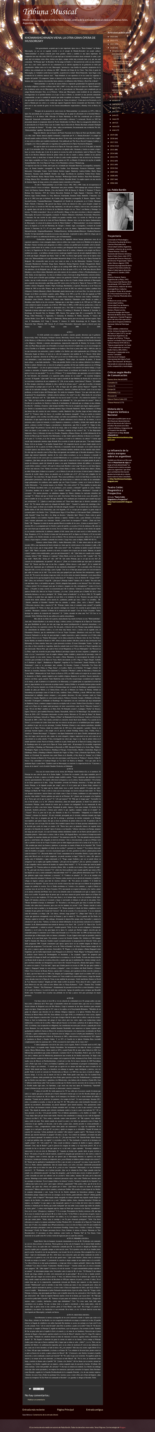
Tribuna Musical (49, 11)
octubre (115, 100)
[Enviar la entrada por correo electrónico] (29, 1389)
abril (114, 123)
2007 (112, 179)
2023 (112, 37)
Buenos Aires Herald (115, 379)
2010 (112, 168)
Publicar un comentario (36, 1400)
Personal (111, 396)
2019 (112, 135)
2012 (112, 161)
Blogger (122, 1427)
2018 (112, 138)
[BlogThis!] (36, 1389)
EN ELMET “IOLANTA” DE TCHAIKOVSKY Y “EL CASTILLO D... (121, 84)
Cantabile (111, 383)
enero (114, 130)
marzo (114, 126)
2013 (112, 157)
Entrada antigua (94, 1409)
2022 (112, 40)
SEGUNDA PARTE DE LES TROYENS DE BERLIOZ (121, 70)
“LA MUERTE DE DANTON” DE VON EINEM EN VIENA (122, 64)
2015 (112, 150)
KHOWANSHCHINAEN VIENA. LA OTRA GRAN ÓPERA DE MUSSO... (121, 56)
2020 (112, 48)
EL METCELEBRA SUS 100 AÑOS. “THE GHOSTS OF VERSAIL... (122, 77)
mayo (114, 119)
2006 (112, 183)
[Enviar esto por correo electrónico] (34, 1389)
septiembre (116, 104)
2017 (112, 142)
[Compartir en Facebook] (40, 1389)
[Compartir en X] (38, 1389)
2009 (112, 172)
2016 (112, 146)
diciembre (116, 51)
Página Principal (65, 1409)
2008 (112, 176)
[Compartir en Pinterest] (43, 1389)
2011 (112, 164)
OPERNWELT (113, 392)
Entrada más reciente (33, 1409)
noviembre (116, 97)
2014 (112, 153)
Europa (110, 389)
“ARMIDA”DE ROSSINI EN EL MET (121, 91)
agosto (115, 108)
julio (114, 111)
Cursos (110, 386)
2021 (112, 44)
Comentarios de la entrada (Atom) (45, 1415)
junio (114, 115)
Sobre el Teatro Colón (115, 399)
